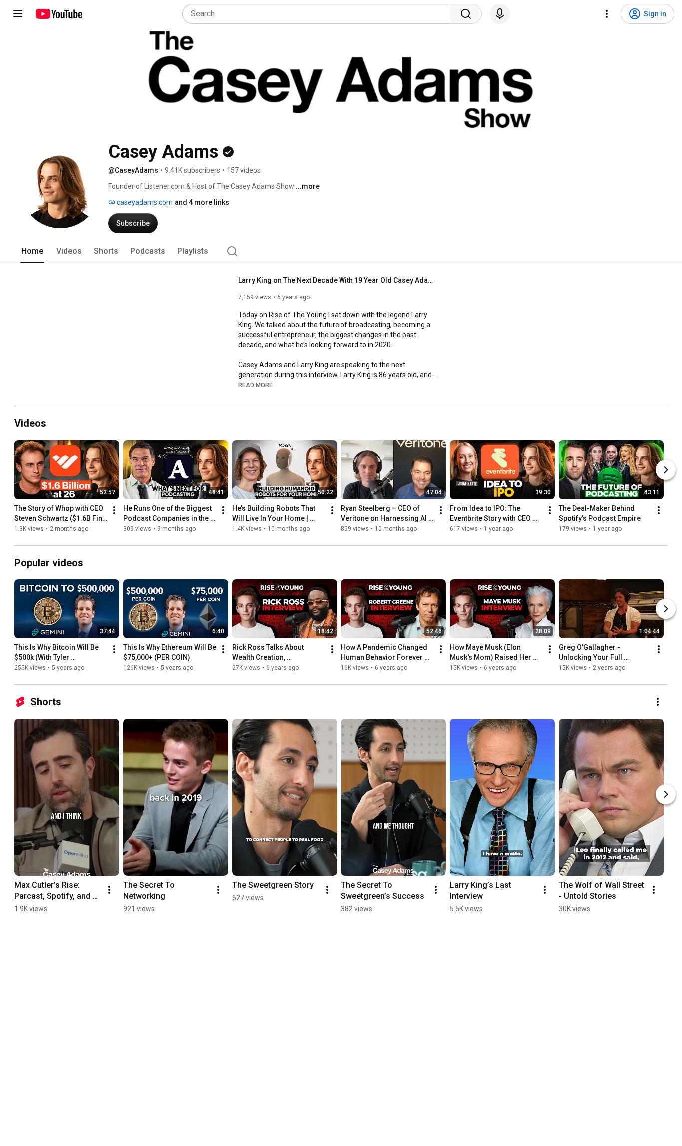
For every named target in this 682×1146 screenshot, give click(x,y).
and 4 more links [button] (202, 202)
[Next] (666, 470)
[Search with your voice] (500, 14)
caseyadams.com (144, 202)
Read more (255, 385)
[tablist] (341, 251)
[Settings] (607, 14)
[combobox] (319, 14)
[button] (255, 385)
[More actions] (114, 510)
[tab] (32, 251)
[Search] (466, 14)
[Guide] (18, 14)
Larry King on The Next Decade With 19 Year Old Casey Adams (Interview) (338, 280)
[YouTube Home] (58, 14)
